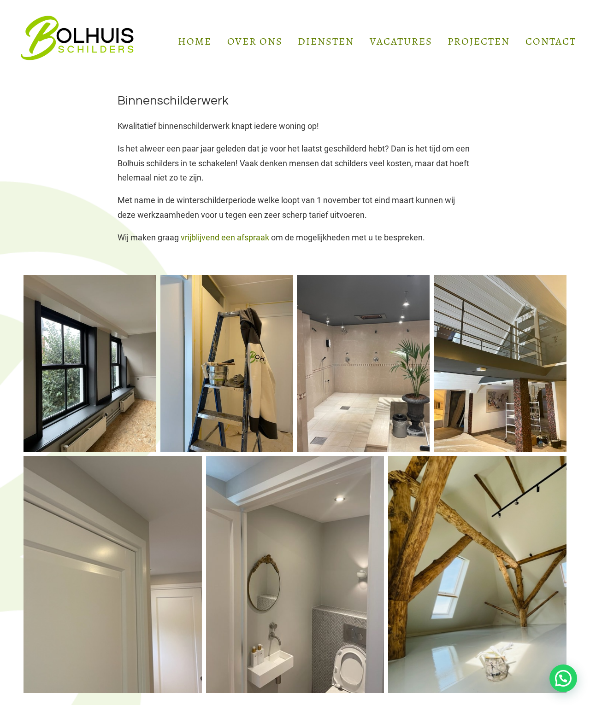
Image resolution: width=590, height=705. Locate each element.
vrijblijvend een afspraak (225, 237)
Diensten (326, 41)
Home (195, 41)
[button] (563, 678)
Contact (550, 41)
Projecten (479, 41)
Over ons (255, 41)
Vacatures (401, 41)
